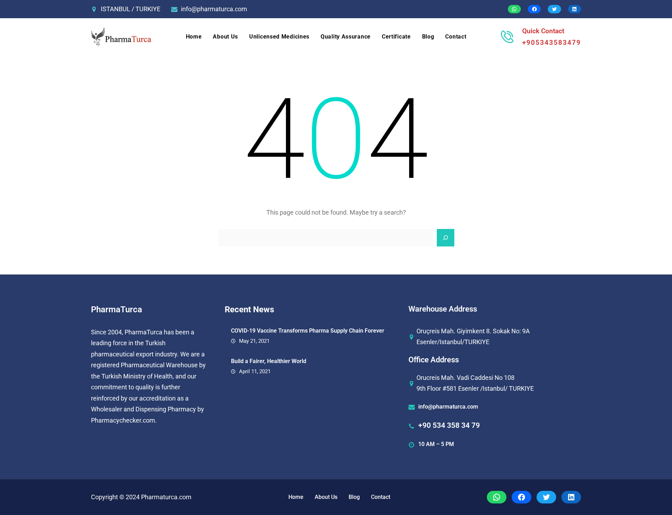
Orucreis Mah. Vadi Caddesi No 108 (465, 377)
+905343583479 (551, 43)
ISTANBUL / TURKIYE (130, 9)
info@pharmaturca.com (214, 9)
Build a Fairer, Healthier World (268, 361)
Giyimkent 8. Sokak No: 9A (493, 331)
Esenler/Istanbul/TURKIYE (452, 342)
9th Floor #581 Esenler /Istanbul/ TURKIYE (475, 388)
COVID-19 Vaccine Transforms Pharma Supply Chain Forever (307, 330)
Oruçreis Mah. (435, 331)
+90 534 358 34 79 (449, 425)
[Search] (445, 237)
